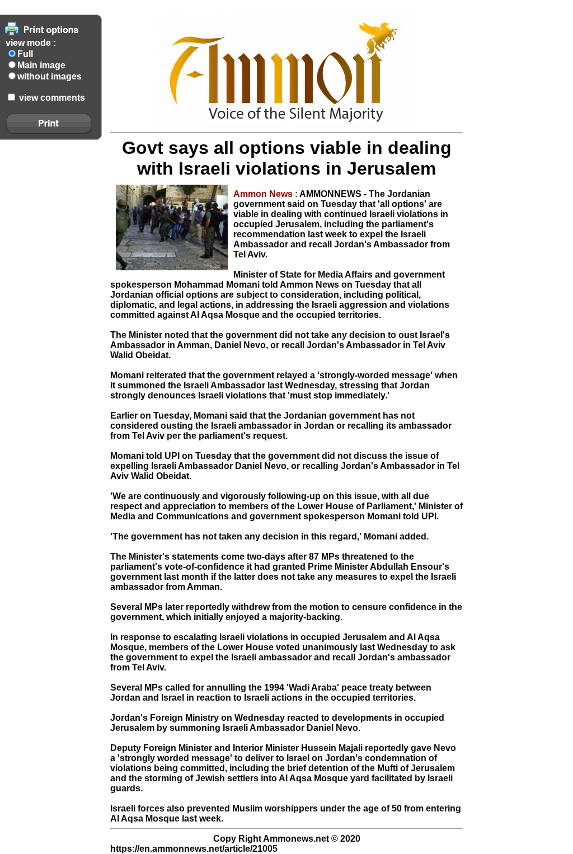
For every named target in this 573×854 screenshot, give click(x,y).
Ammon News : (266, 194)
